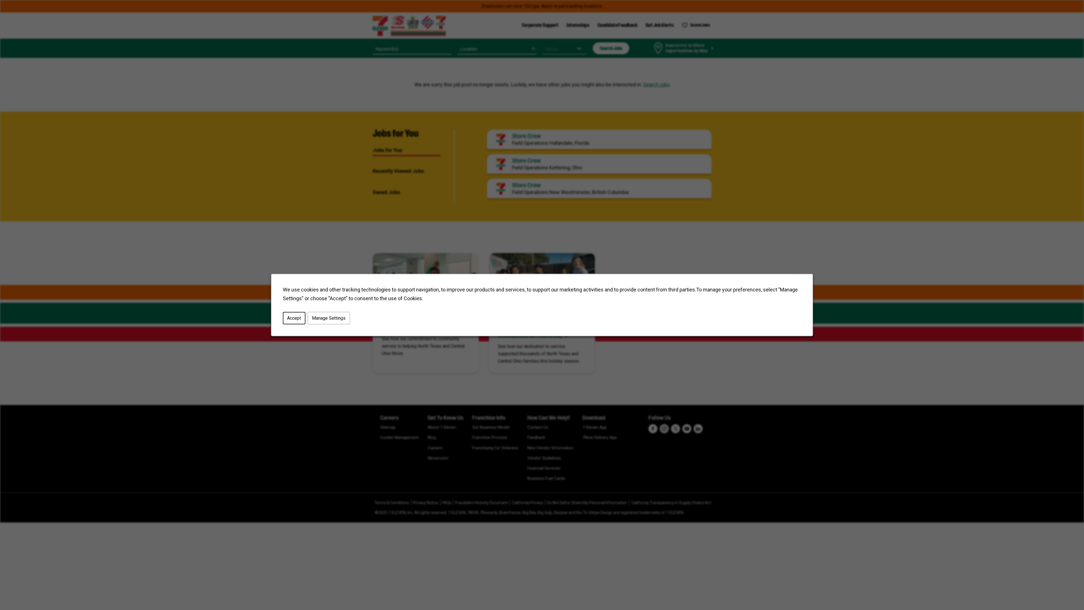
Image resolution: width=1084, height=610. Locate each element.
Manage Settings (329, 318)
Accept (294, 318)
